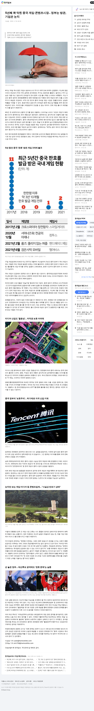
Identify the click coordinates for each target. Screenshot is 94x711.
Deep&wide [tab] (80, 231)
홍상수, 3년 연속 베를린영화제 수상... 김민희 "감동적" (52, 668)
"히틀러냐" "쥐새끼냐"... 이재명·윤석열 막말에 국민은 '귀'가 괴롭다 (52, 665)
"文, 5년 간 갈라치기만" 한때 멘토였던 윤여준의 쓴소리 (52, 659)
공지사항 (28, 681)
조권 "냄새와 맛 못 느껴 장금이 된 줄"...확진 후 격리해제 (21, 665)
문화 (79, 353)
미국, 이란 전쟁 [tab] (81, 240)
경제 (79, 348)
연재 (89, 357)
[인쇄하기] (66, 26)
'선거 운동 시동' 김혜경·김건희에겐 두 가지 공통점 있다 (52, 662)
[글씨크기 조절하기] (62, 26)
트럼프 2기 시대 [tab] (81, 227)
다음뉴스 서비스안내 (7, 681)
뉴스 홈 (79, 344)
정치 (89, 348)
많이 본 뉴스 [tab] (82, 292)
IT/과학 (89, 353)
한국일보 (7, 2)
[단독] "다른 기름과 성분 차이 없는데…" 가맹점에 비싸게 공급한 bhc (52, 670)
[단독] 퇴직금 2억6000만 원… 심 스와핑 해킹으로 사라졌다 (21, 670)
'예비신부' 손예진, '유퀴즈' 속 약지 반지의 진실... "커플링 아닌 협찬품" (21, 662)
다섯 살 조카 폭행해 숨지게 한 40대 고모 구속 (21, 668)
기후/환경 (89, 344)
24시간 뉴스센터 (20, 681)
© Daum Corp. (5, 690)
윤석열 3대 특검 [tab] (81, 223)
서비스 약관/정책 (38, 681)
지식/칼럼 (79, 357)
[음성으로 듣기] (55, 26)
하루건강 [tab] (89, 236)
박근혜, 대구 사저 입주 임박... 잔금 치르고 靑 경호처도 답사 (21, 659)
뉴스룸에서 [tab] (79, 236)
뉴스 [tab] (92, 340)
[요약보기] (51, 26)
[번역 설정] (58, 26)
